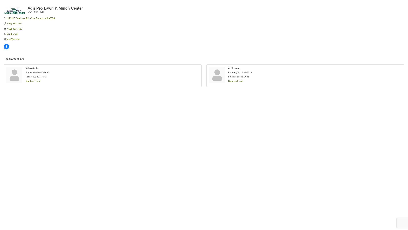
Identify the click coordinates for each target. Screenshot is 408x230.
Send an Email (33, 81)
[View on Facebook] (6, 48)
